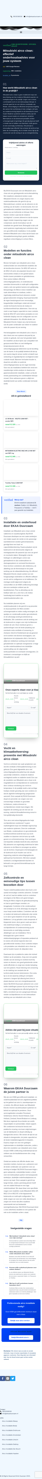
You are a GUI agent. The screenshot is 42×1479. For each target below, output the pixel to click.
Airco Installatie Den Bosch (11, 1449)
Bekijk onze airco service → (21, 1320)
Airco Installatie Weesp (10, 1421)
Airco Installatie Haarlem (10, 1453)
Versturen (21, 172)
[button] (21, 32)
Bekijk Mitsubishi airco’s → (21, 1337)
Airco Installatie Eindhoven (11, 1430)
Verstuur (11, 728)
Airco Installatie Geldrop (10, 1444)
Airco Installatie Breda (9, 1426)
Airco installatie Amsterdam (11, 1435)
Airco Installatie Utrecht (10, 1440)
